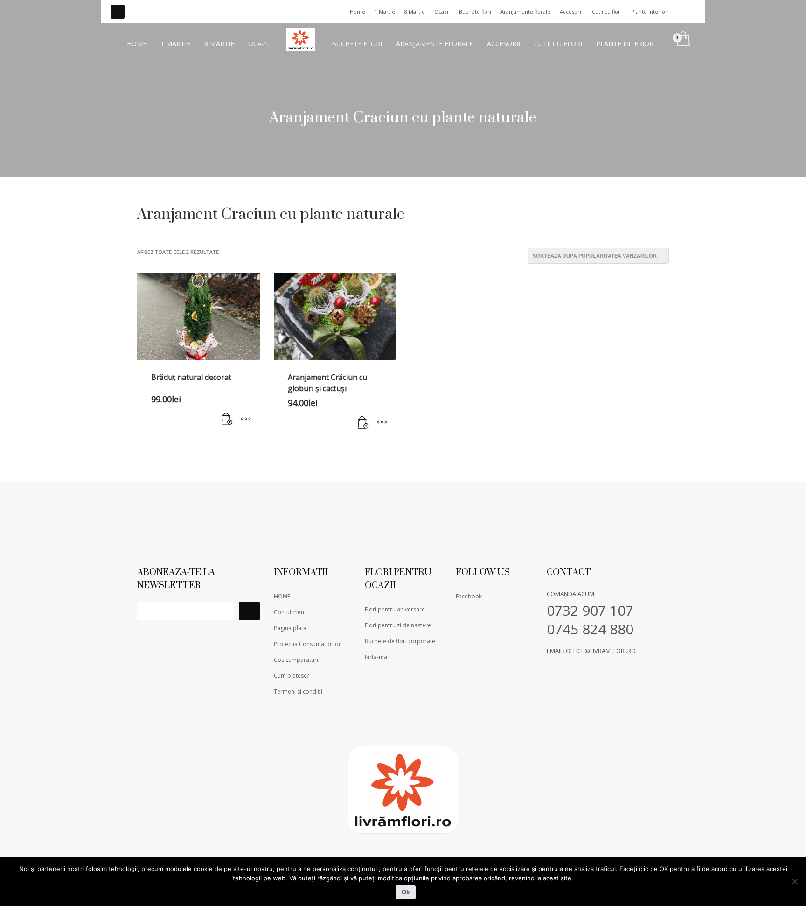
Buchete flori (475, 11)
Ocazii (442, 11)
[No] (794, 881)
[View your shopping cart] (682, 39)
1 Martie (385, 11)
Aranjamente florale (525, 11)
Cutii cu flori (607, 11)
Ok (406, 892)
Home (357, 11)
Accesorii (571, 11)
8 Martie (414, 11)
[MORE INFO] (245, 419)
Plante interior (649, 11)
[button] (227, 419)
